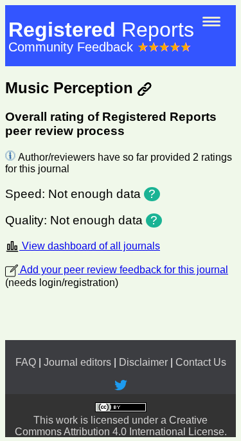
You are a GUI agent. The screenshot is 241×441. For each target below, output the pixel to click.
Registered (101, 29)
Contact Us (200, 362)
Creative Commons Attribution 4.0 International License (119, 426)
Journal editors (77, 362)
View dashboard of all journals (89, 245)
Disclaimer (143, 362)
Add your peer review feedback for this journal (123, 269)
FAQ (25, 362)
